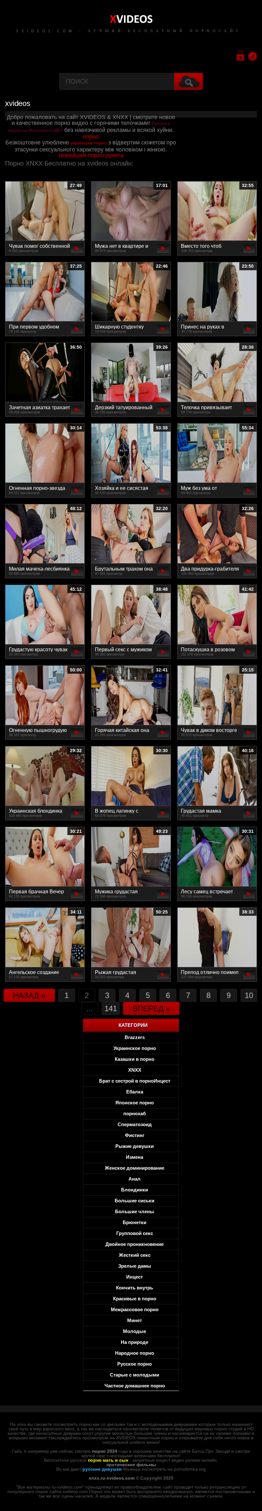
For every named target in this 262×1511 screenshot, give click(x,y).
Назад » (29, 995)
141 (110, 1008)
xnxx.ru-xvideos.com (112, 1478)
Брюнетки (134, 1222)
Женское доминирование (134, 1168)
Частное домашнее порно (134, 1385)
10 (249, 995)
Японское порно (134, 1102)
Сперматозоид (135, 1124)
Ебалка (134, 1091)
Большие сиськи (134, 1200)
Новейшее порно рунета (90, 155)
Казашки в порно (134, 1059)
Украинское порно (134, 1048)
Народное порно (134, 1353)
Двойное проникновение (134, 1244)
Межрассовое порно (134, 1309)
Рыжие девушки (134, 1146)
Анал (134, 1179)
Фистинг (134, 1135)
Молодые (134, 1331)
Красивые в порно (134, 1298)
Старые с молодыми (134, 1374)
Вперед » (151, 1008)
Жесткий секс (134, 1255)
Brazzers (135, 1037)
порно (91, 137)
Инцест (134, 1276)
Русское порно (134, 1364)
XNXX (134, 1070)
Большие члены (134, 1211)
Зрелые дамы (134, 1266)
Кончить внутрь (134, 1287)
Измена (134, 1157)
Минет (134, 1320)
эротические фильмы (131, 1464)
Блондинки (134, 1189)
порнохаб (134, 1113)
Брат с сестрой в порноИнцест (134, 1081)
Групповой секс (134, 1233)
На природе (134, 1342)
